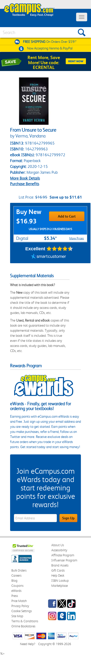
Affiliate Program (62, 555)
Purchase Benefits (24, 183)
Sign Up (68, 518)
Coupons (17, 586)
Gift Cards (58, 570)
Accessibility (59, 550)
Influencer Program (64, 560)
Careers (16, 575)
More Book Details (25, 178)
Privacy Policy (20, 606)
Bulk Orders (19, 570)
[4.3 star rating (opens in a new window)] (60, 248)
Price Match (19, 601)
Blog (14, 580)
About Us (57, 545)
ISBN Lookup (60, 580)
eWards (16, 591)
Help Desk (57, 575)
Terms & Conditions (24, 621)
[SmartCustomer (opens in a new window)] (48, 257)
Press (14, 596)
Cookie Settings (21, 611)
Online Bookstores (23, 626)
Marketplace (59, 586)
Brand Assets (60, 565)
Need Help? (27, 644)
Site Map (17, 616)
